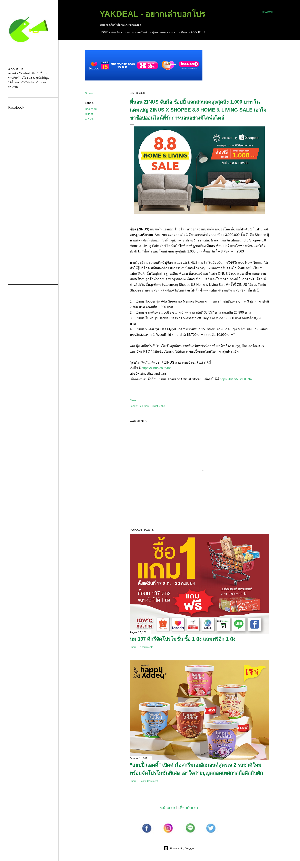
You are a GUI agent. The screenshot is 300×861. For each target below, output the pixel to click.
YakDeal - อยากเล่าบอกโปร (152, 13)
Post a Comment (149, 781)
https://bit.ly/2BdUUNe (236, 379)
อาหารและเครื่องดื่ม (136, 32)
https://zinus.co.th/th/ (156, 368)
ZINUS (89, 118)
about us (198, 32)
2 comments (146, 647)
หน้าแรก (167, 808)
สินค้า (184, 32)
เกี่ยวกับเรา (188, 808)
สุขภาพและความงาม (165, 32)
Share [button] (89, 93)
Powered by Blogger (182, 848)
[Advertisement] (29, 198)
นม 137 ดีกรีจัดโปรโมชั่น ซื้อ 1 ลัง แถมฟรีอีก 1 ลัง (183, 639)
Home (104, 32)
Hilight (89, 113)
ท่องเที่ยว (116, 32)
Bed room (91, 109)
